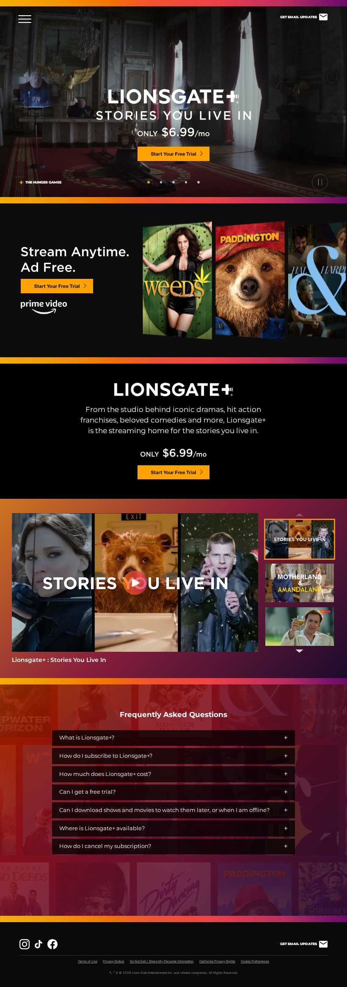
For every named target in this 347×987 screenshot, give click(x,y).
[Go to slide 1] (148, 182)
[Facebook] (52, 944)
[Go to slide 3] (173, 182)
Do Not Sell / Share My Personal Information (161, 961)
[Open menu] (27, 19)
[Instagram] (24, 944)
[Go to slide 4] (186, 182)
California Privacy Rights (217, 961)
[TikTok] (38, 944)
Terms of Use (87, 961)
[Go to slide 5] (198, 182)
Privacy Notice (113, 961)
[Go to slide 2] (161, 182)
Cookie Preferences (255, 961)
